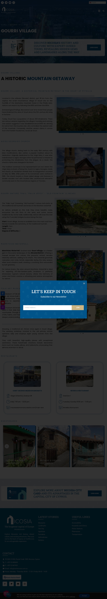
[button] (84, 283)
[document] (53, 299)
